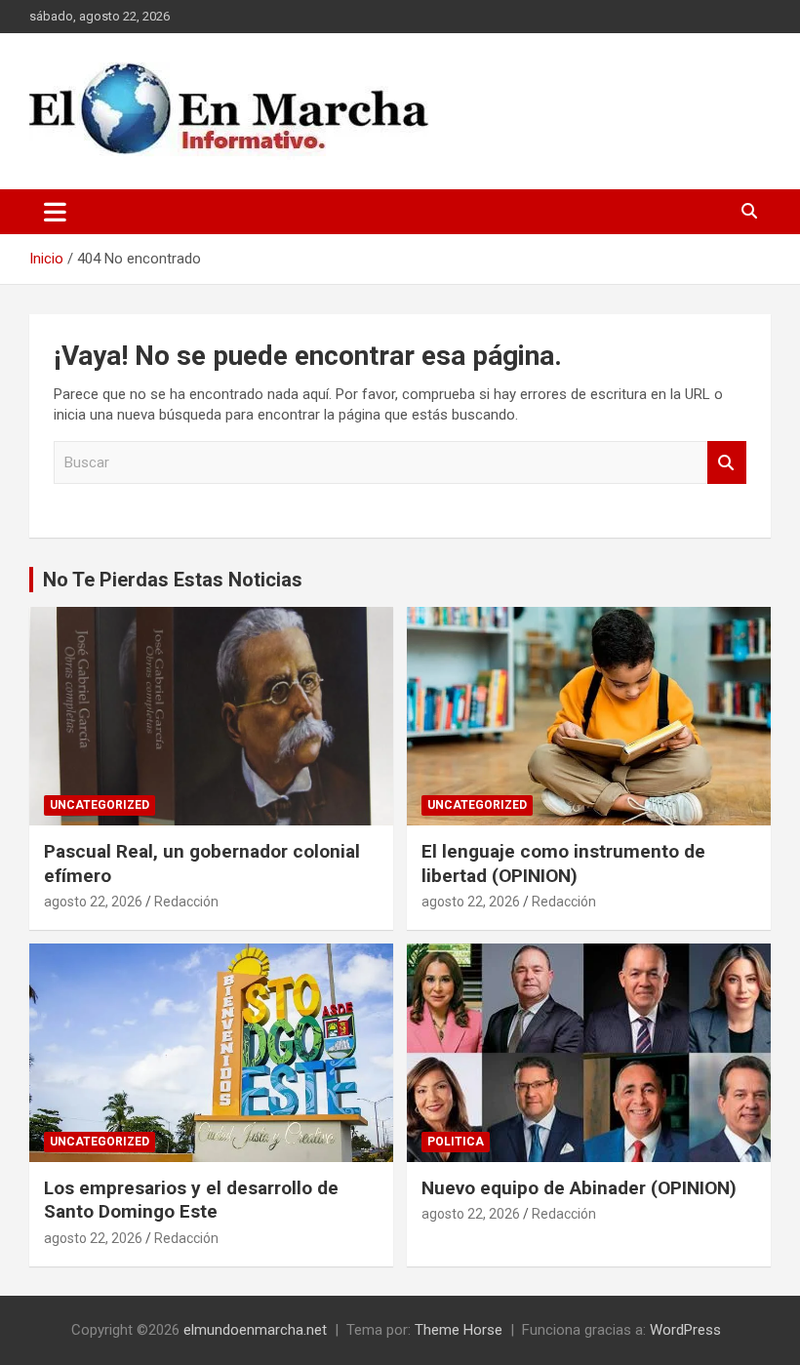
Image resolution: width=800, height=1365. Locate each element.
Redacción (186, 901)
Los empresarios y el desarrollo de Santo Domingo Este (191, 1200)
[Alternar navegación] (55, 211)
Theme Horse (458, 1330)
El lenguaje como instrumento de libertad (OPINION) (563, 863)
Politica (455, 1141)
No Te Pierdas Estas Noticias (172, 579)
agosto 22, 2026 (93, 901)
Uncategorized (99, 805)
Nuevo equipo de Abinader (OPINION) (579, 1188)
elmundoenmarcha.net (255, 1330)
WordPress (685, 1330)
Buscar (726, 463)
